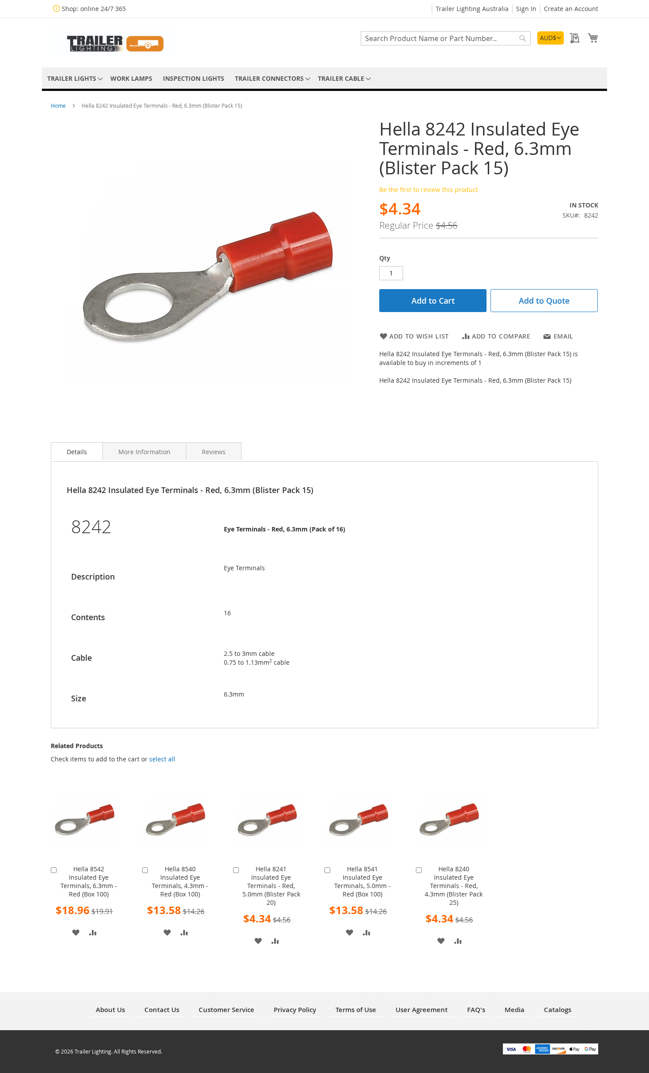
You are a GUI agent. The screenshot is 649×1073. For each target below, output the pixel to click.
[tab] (77, 451)
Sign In (526, 8)
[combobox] (446, 38)
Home (59, 105)
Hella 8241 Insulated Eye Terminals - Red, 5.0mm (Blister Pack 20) (271, 886)
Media (514, 1009)
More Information (144, 452)
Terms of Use (356, 1009)
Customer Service (226, 1009)
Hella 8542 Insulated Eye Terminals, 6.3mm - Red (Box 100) (88, 881)
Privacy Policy (295, 1009)
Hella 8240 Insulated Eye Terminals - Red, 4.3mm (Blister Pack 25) (454, 886)
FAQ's (476, 1009)
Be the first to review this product (428, 189)
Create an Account (571, 8)
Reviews (214, 452)
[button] (550, 38)
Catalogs (557, 1009)
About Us (110, 1009)
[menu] (324, 78)
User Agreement (422, 1009)
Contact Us (161, 1009)
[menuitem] (73, 78)
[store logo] (112, 42)
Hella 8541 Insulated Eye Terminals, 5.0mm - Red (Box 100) (362, 881)
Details (77, 452)
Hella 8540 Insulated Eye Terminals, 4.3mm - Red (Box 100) (180, 881)
